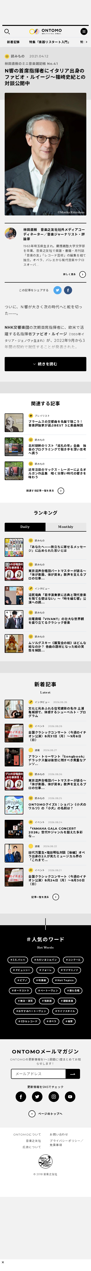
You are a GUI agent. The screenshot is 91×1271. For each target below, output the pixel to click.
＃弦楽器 (47, 1000)
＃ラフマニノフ (69, 970)
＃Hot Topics (64, 980)
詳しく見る (69, 274)
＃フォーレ (45, 970)
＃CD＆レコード (28, 1021)
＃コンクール (73, 959)
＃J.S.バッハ (17, 959)
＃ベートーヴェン (48, 990)
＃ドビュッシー (21, 970)
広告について (32, 1147)
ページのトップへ (50, 1113)
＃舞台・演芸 (25, 1000)
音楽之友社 (33, 1141)
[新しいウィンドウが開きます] (21, 1096)
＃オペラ (51, 1021)
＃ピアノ (22, 980)
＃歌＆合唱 (73, 990)
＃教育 (69, 1021)
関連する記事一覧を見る (40, 490)
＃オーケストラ (20, 990)
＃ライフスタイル (65, 1011)
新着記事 (13, 42)
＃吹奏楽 (41, 980)
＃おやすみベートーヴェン (31, 1011)
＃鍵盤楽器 (67, 1000)
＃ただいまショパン (45, 959)
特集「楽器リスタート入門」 (50, 42)
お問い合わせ (59, 1134)
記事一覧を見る (40, 897)
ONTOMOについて (27, 1134)
